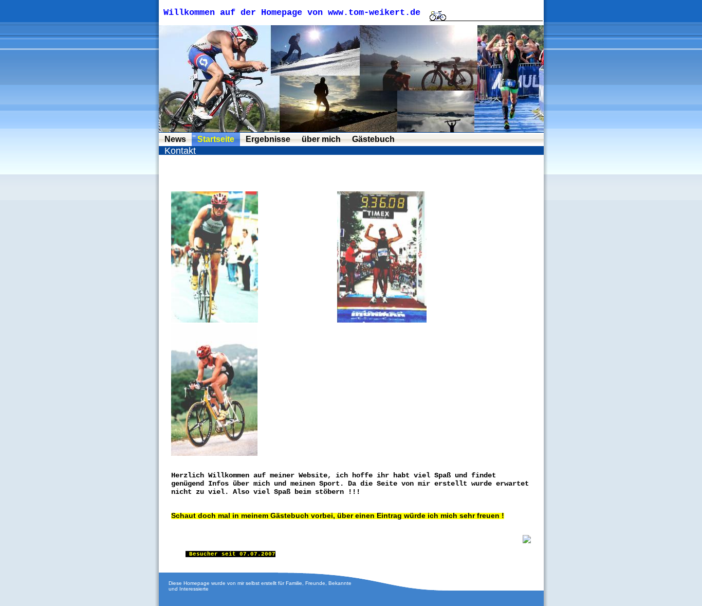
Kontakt (180, 151)
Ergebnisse (268, 139)
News (175, 139)
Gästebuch (373, 139)
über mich (321, 139)
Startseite (215, 139)
